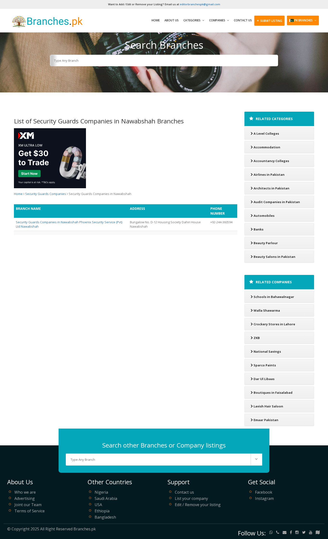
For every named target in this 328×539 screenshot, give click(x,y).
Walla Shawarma (267, 310)
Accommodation (267, 147)
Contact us (184, 492)
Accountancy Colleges (271, 161)
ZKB (257, 338)
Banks (258, 229)
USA (98, 504)
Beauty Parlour (266, 243)
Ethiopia (102, 511)
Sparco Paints (265, 365)
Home (156, 20)
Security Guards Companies (45, 194)
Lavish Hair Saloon (268, 406)
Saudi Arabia (106, 498)
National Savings (267, 351)
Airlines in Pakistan (269, 174)
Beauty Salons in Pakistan (274, 256)
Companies (217, 20)
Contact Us (243, 20)
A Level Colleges (266, 133)
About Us (171, 20)
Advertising (24, 498)
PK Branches (303, 20)
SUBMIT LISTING (269, 20)
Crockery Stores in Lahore (274, 324)
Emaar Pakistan (266, 420)
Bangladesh (105, 517)
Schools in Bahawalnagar (274, 297)
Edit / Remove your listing (198, 504)
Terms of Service (29, 511)
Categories (192, 20)
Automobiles (264, 215)
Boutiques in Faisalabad (273, 392)
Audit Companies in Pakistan (277, 202)
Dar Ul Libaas (264, 379)
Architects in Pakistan (271, 188)
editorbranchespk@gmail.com (200, 4)
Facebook (263, 492)
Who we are (25, 492)
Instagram (264, 498)
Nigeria (101, 492)
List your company (191, 498)
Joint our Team (28, 504)
